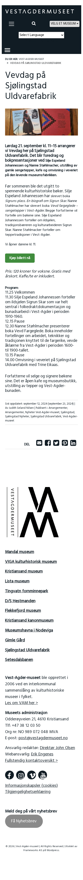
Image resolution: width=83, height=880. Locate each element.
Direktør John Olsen (57, 748)
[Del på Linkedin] (73, 444)
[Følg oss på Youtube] (42, 775)
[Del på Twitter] (56, 444)
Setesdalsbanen (19, 660)
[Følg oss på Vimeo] (31, 775)
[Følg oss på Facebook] (9, 775)
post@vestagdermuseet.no (43, 738)
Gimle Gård (15, 640)
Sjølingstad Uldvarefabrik (45, 416)
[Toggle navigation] (11, 24)
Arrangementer (58, 408)
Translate (51, 41)
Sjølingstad (67, 412)
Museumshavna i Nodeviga (29, 630)
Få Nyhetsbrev (24, 821)
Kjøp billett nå (19, 258)
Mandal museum (19, 552)
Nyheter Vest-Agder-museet (42, 412)
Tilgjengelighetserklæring (28, 792)
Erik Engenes (42, 754)
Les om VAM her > (21, 703)
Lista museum (17, 581)
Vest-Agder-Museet (31, 59)
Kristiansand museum (24, 571)
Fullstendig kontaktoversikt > (31, 760)
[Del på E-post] (39, 444)
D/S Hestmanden (20, 601)
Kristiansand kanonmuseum (29, 620)
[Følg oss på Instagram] (20, 775)
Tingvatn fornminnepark (26, 591)
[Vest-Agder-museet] (39, 11)
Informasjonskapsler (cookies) (31, 785)
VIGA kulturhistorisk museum (31, 562)
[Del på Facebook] (48, 444)
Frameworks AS (32, 850)
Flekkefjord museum (23, 610)
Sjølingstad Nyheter (17, 416)
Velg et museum (63, 23)
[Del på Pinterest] (65, 444)
